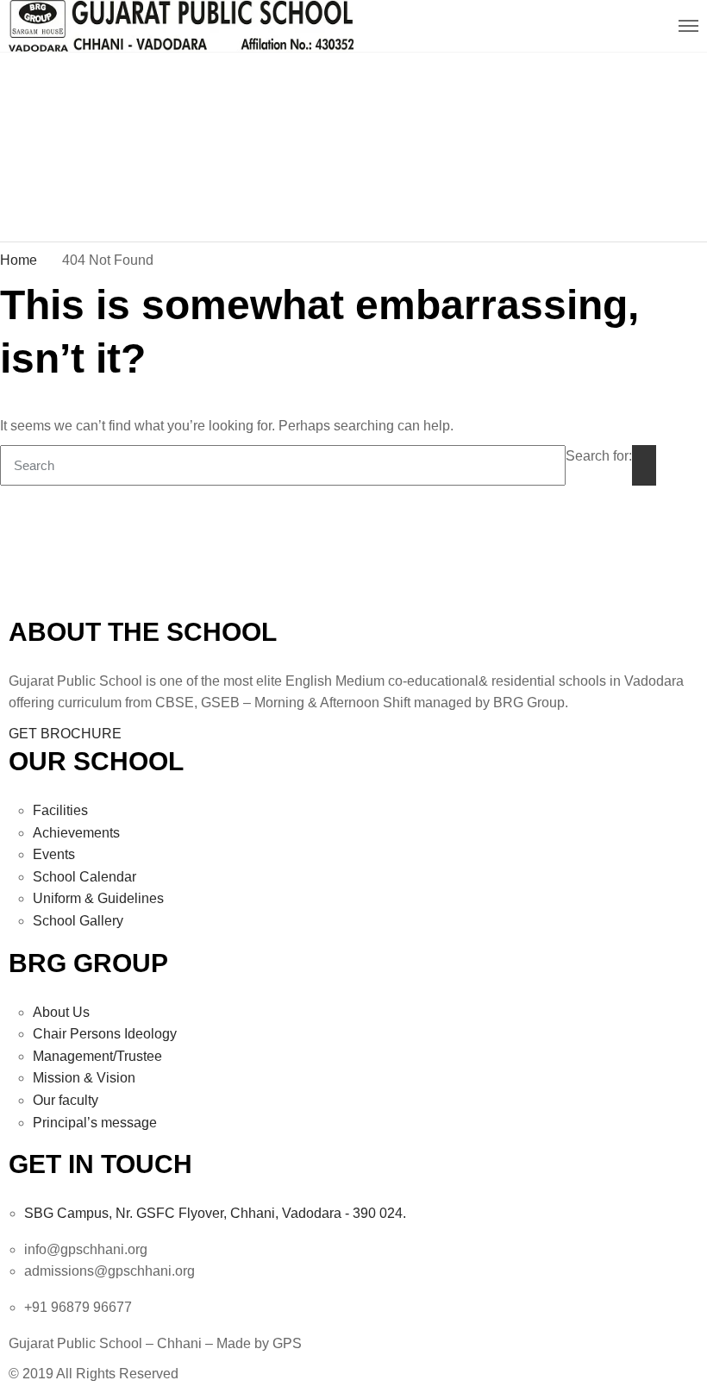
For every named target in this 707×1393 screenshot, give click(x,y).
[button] (65, 733)
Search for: (599, 456)
